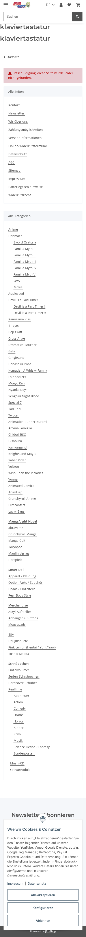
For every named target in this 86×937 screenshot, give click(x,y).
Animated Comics (21, 486)
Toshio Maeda (18, 654)
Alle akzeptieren (43, 895)
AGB (11, 162)
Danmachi (15, 236)
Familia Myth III (25, 261)
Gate (11, 351)
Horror (18, 721)
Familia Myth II (24, 255)
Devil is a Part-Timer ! (29, 306)
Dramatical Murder (22, 345)
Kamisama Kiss (19, 319)
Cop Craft (15, 332)
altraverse (15, 528)
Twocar (13, 415)
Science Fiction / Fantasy (32, 747)
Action (18, 702)
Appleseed (16, 293)
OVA (17, 281)
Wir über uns (18, 121)
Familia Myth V (24, 274)
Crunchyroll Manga (22, 534)
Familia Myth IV (25, 268)
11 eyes (13, 325)
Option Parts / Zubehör (25, 582)
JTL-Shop (50, 931)
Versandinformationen (25, 138)
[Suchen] (77, 16)
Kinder (19, 728)
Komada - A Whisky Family (27, 370)
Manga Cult (16, 540)
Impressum (15, 883)
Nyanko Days (17, 390)
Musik (18, 740)
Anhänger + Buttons (23, 618)
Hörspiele (15, 560)
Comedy (20, 708)
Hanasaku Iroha (20, 364)
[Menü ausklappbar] (6, 3)
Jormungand (17, 447)
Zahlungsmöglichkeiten (25, 129)
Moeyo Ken (16, 383)
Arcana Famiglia (20, 428)
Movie (18, 287)
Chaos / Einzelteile (22, 589)
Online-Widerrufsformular (27, 146)
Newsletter (16, 113)
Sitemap (14, 170)
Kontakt (14, 105)
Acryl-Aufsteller (19, 612)
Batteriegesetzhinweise (25, 187)
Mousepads (17, 624)
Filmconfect (16, 505)
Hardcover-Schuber (22, 683)
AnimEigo (15, 492)
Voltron (13, 466)
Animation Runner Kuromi (27, 422)
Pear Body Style (19, 595)
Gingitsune (16, 357)
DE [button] (48, 4)
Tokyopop (15, 547)
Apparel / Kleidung (22, 576)
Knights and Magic (22, 454)
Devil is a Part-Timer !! (30, 313)
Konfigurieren (43, 908)
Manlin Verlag (18, 553)
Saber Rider (17, 460)
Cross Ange (16, 338)
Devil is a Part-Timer (23, 300)
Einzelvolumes (19, 670)
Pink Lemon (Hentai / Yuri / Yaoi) (32, 647)
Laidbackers (17, 377)
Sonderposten (24, 753)
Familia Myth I (24, 249)
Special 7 (15, 402)
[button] (61, 4)
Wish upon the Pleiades (25, 473)
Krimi (18, 734)
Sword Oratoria (25, 242)
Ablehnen (43, 920)
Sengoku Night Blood (23, 396)
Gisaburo (15, 441)
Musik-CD (17, 763)
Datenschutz (37, 883)
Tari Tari (14, 409)
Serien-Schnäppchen (23, 676)
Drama (19, 715)
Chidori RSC (17, 434)
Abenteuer (21, 696)
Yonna (13, 479)
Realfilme (15, 689)
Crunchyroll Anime (22, 498)
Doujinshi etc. (18, 641)
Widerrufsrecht (19, 195)
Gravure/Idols (20, 770)
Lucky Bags (16, 511)
